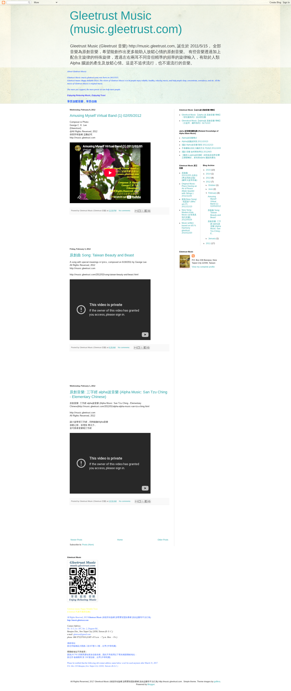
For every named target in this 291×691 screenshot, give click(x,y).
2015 (208, 170)
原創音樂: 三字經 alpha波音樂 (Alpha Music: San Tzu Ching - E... (214, 227)
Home (120, 540)
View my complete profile (203, 267)
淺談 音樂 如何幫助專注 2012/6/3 (197, 152)
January (212, 238)
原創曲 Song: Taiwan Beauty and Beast (102, 255)
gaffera (217, 681)
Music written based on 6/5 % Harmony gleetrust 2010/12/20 (189, 228)
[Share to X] (142, 211)
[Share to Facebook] (146, 211)
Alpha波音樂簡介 (189, 138)
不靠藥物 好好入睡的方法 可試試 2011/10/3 (201, 148)
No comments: (125, 211)
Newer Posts (76, 540)
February (212, 193)
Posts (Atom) (88, 544)
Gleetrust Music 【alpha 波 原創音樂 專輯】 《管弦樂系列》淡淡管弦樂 (201, 116)
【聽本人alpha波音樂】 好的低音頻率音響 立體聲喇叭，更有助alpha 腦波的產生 (201, 156)
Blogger (151, 684)
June (210, 189)
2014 (208, 174)
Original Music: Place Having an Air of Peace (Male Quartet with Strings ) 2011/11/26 (189, 190)
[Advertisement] (119, 231)
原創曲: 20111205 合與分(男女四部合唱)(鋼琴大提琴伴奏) (190, 176)
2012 (208, 182)
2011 (208, 243)
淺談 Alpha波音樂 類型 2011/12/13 (197, 145)
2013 (208, 178)
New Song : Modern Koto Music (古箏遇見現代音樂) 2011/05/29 (189, 215)
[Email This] (136, 211)
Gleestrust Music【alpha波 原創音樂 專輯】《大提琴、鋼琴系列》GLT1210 (201, 122)
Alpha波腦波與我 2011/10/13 (195, 141)
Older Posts (163, 540)
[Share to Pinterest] (149, 211)
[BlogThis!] (139, 211)
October (212, 185)
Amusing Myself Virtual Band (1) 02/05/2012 (105, 115)
